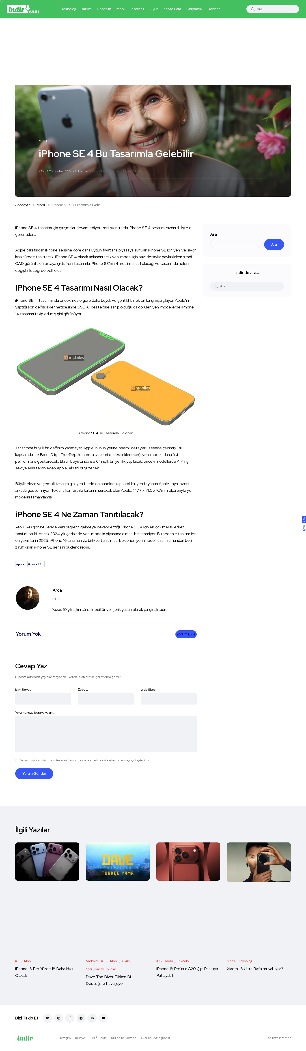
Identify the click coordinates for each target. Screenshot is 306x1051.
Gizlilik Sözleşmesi (155, 1038)
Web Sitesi (148, 690)
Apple (114, 171)
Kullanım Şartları (123, 1038)
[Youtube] (103, 1018)
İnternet (137, 8)
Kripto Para (172, 8)
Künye (80, 1038)
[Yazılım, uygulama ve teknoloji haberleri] (23, 8)
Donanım (104, 8)
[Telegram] (81, 1018)
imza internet (281, 1038)
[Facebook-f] (69, 1018)
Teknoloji (68, 8)
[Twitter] (47, 1018)
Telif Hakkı (98, 1038)
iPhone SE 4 (130, 171)
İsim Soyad (24, 690)
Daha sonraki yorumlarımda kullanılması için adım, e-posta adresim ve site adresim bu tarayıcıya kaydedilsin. (85, 760)
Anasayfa (22, 205)
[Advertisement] (153, 51)
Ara (213, 234)
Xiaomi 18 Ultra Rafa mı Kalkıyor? (255, 968)
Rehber (214, 8)
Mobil (120, 8)
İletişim (65, 1038)
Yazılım (86, 8)
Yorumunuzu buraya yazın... (35, 713)
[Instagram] (58, 1018)
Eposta (84, 690)
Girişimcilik (194, 8)
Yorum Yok (98, 171)
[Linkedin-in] (92, 1018)
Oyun (154, 8)
